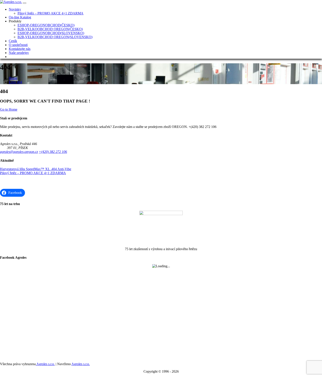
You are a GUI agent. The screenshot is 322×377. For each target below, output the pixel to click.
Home (13, 78)
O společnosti (18, 45)
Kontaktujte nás (19, 49)
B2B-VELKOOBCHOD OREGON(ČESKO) (50, 29)
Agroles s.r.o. (45, 364)
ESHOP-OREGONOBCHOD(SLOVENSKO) (51, 33)
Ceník (13, 41)
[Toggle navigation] (24, 3)
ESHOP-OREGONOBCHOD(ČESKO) (46, 25)
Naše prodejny (19, 53)
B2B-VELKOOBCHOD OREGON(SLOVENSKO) (55, 37)
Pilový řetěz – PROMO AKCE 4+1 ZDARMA (50, 13)
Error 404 (15, 82)
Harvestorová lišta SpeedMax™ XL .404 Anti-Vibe (35, 169)
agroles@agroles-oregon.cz (19, 152)
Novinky (15, 9)
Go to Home (8, 109)
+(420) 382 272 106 (53, 152)
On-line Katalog (20, 17)
